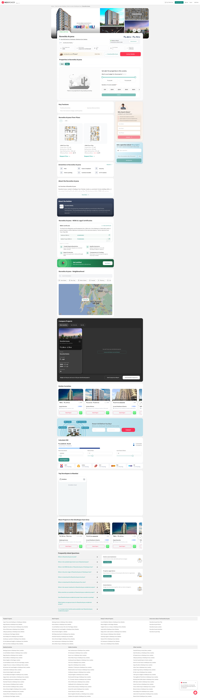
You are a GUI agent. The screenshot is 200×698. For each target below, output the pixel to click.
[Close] (195, 682)
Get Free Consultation (109, 590)
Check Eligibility (64, 459)
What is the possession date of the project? (127, 156)
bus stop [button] (73, 280)
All (60, 120)
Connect (128, 137)
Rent (17, 3)
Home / (53, 6)
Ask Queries (129, 160)
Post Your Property (179, 2)
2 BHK (66, 120)
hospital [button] (93, 280)
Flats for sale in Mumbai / (61, 6)
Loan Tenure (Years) (121, 450)
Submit (119, 95)
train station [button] (63, 280)
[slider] (102, 77)
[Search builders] (84, 479)
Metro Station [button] (83, 280)
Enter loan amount (62, 450)
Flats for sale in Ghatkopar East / (74, 6)
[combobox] (86, 276)
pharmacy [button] (102, 280)
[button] (71, 153)
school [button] (110, 280)
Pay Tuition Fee (169, 2)
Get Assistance (107, 576)
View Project (68, 412)
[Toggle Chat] (195, 692)
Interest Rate (91, 450)
